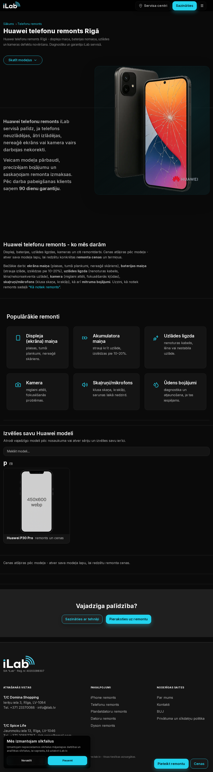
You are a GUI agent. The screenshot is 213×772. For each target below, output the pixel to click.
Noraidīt (26, 760)
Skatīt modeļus (20, 60)
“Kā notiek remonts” (44, 287)
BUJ (160, 711)
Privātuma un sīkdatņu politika (180, 718)
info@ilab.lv (47, 707)
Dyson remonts (103, 725)
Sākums (8, 24)
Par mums (165, 697)
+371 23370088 (22, 707)
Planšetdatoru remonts (109, 711)
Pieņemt (67, 760)
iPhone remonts (103, 697)
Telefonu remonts (29, 24)
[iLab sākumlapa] (11, 5)
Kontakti (163, 704)
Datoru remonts (103, 718)
